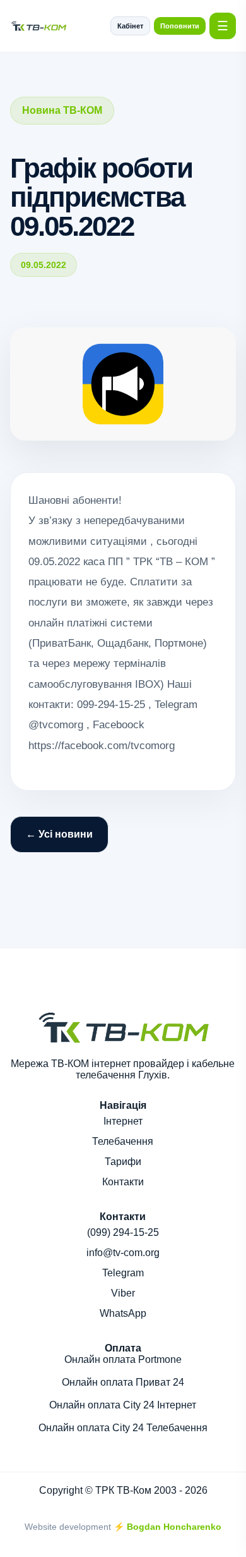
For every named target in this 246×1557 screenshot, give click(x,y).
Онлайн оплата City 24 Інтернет (122, 1405)
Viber (123, 1293)
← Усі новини (59, 834)
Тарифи (123, 1161)
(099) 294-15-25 (123, 1232)
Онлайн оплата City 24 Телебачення (123, 1427)
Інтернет (123, 1121)
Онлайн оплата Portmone (123, 1359)
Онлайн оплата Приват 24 (123, 1382)
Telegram (123, 1272)
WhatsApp (123, 1313)
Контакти (123, 1181)
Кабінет (130, 26)
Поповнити (179, 26)
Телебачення (122, 1141)
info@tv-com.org (123, 1252)
